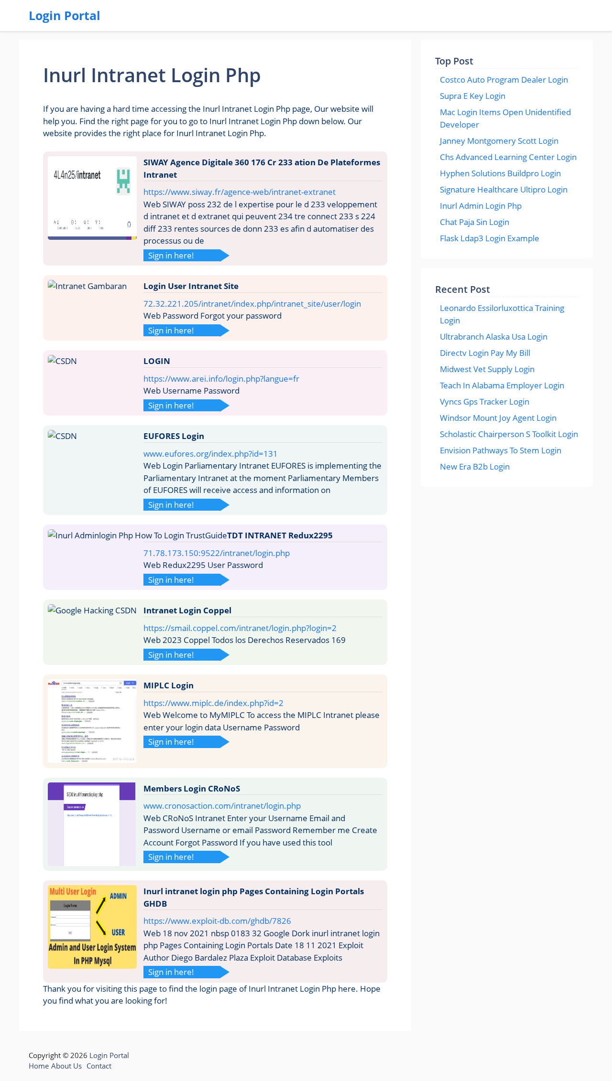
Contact (99, 1065)
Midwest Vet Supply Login (487, 369)
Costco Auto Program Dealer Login (504, 79)
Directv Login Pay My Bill (485, 352)
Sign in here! (171, 255)
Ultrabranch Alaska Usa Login (493, 336)
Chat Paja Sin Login (474, 221)
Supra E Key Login (472, 95)
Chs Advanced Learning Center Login (508, 156)
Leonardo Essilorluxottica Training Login (502, 314)
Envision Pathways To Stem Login (500, 450)
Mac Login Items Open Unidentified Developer (505, 118)
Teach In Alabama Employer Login (502, 385)
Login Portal (64, 15)
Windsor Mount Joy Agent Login (498, 417)
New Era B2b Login (475, 466)
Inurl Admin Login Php (481, 205)
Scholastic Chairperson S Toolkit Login (509, 433)
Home (39, 1065)
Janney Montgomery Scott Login (499, 140)
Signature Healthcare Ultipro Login (504, 189)
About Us (66, 1065)
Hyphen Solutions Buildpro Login (500, 173)
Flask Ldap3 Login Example (489, 238)
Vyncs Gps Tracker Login (484, 401)
